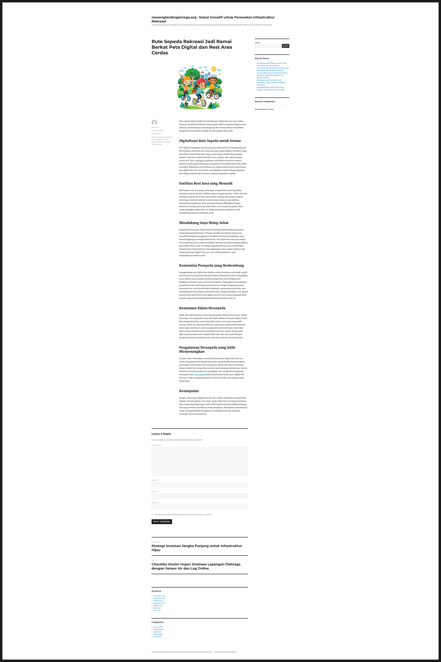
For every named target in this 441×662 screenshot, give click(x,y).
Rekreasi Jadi (157, 137)
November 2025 (159, 598)
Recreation (156, 134)
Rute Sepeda (167, 137)
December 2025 (159, 596)
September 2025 (159, 603)
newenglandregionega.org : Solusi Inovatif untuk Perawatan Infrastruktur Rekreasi (182, 652)
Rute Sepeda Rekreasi (160, 139)
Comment (157, 446)
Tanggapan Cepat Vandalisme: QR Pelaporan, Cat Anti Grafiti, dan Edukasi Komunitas (271, 82)
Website (155, 503)
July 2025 (156, 608)
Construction (158, 627)
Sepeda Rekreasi (158, 142)
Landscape (157, 632)
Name (155, 480)
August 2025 (158, 606)
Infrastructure (158, 629)
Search (257, 43)
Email (155, 492)
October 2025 (158, 601)
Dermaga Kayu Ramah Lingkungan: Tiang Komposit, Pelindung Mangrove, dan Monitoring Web (272, 75)
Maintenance (158, 634)
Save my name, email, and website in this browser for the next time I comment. (183, 515)
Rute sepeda (199, 374)
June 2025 (157, 610)
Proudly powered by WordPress (225, 652)
